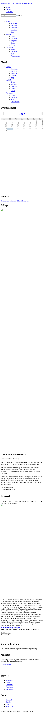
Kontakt (8, 7)
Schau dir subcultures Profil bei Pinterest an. (15, 201)
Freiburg (3, 3)
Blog (12, 32)
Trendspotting (15, 56)
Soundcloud (10, 706)
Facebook (9, 700)
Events (13, 36)
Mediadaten (9, 12)
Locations (14, 38)
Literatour (14, 30)
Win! (12, 54)
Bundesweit (28, 3)
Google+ (8, 702)
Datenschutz (10, 689)
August (22, 113)
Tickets (13, 45)
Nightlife (8, 34)
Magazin (8, 21)
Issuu (7, 704)
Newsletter (9, 687)
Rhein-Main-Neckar (12, 3)
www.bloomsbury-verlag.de (10, 627)
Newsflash (14, 23)
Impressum (9, 680)
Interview (14, 25)
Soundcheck (15, 27)
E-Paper (8, 9)
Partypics (14, 41)
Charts (13, 43)
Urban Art (14, 51)
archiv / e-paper (6, 664)
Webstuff (13, 49)
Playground (9, 47)
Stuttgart (22, 3)
